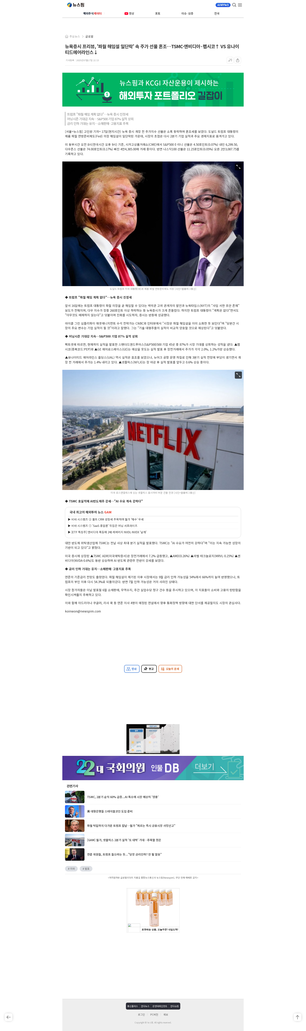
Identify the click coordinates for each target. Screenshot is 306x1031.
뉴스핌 (75, 5)
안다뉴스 (145, 1006)
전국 (217, 13)
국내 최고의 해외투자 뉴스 (91, 512)
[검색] (234, 5)
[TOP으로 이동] (297, 1017)
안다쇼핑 (174, 1006)
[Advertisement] (153, 965)
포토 (157, 13)
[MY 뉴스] (223, 5)
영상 (131, 13)
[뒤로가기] (8, 1017)
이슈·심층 (187, 13)
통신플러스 (132, 1006)
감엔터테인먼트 (159, 1006)
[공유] (237, 60)
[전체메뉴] (241, 5)
